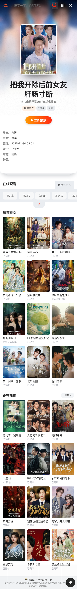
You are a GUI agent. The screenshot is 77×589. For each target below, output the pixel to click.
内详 (14, 132)
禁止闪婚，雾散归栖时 (14, 381)
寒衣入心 (32, 251)
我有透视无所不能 (37, 521)
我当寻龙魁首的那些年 (14, 251)
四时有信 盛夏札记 (38, 338)
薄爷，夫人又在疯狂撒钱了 (63, 521)
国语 (14, 154)
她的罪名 (57, 435)
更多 (67, 395)
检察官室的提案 (36, 478)
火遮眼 (7, 478)
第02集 (26, 195)
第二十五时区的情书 (63, 251)
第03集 (42, 195)
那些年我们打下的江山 (63, 478)
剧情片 (30, 108)
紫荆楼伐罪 (33, 295)
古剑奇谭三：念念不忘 (14, 295)
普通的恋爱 (58, 338)
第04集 (59, 195)
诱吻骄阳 (32, 381)
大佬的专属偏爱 (36, 435)
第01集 (10, 195)
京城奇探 (8, 521)
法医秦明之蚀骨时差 (63, 295)
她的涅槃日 (9, 338)
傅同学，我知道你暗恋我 (14, 435)
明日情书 (57, 381)
